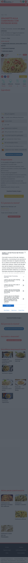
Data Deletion (6, 310)
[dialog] (14, 281)
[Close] (25, 253)
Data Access (14, 310)
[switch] (23, 280)
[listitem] (14, 276)
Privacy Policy (21, 310)
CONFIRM (8, 305)
